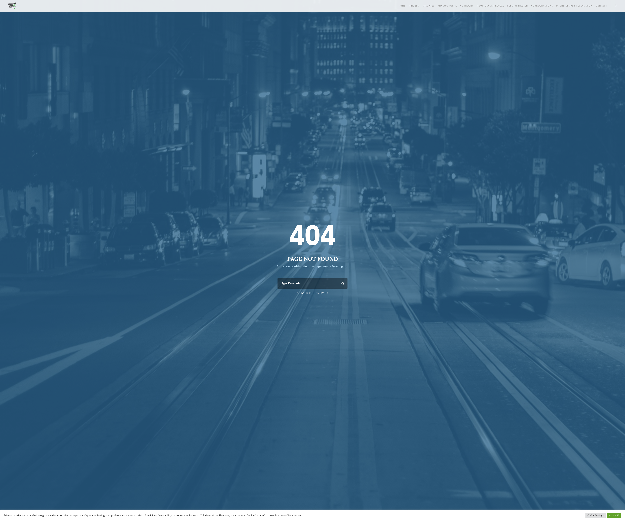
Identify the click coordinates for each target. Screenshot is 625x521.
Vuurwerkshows (542, 5)
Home (402, 5)
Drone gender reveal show (574, 5)
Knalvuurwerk (447, 5)
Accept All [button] (614, 515)
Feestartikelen (517, 5)
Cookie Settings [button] (595, 515)
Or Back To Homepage (312, 293)
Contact (601, 5)
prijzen (414, 5)
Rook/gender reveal (490, 5)
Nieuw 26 (428, 5)
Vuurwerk (467, 5)
